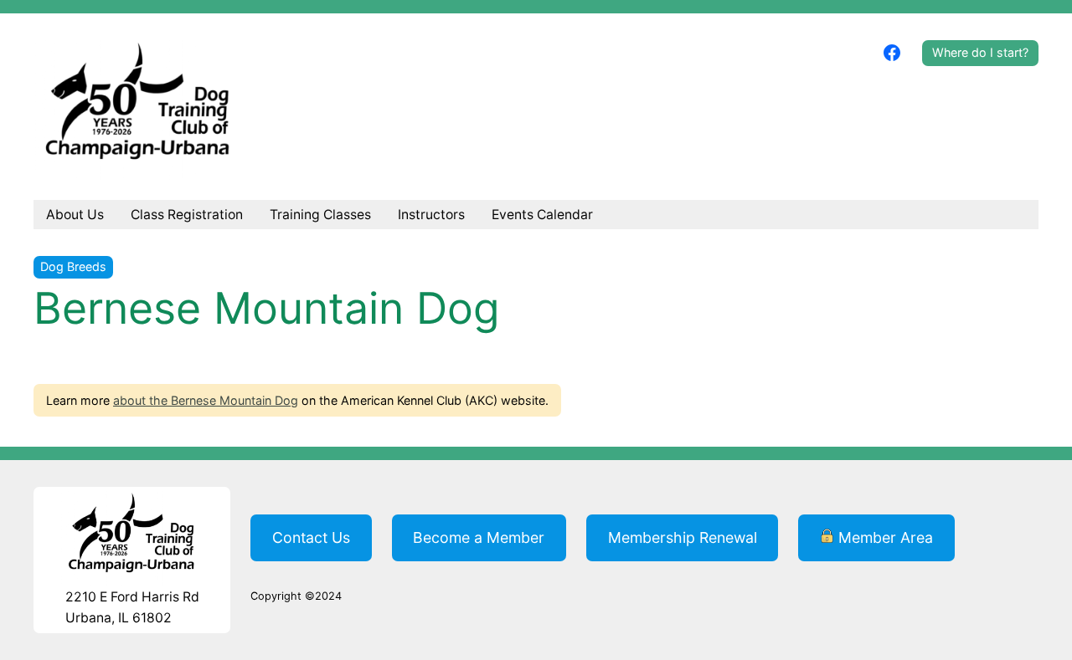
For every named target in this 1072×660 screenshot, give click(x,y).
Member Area (883, 537)
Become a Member (478, 537)
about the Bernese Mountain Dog (205, 400)
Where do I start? (980, 52)
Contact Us (311, 537)
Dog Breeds (73, 266)
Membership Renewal (682, 537)
